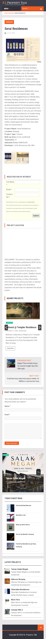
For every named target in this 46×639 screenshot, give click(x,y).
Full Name (10, 183)
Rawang (9, 22)
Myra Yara (15, 600)
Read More (10, 348)
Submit (36, 216)
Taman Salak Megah (15, 478)
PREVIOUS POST (24, 361)
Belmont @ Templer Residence (21, 327)
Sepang (5, 455)
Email (9, 189)
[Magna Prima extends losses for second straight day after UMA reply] (11, 363)
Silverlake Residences (23, 505)
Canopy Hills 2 (17, 610)
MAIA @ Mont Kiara (23, 524)
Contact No (9, 195)
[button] (6, 327)
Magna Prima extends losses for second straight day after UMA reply (27, 366)
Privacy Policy (31, 202)
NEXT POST (34, 376)
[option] (23, 327)
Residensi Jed (20, 515)
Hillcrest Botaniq (18, 579)
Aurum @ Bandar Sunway (25, 534)
